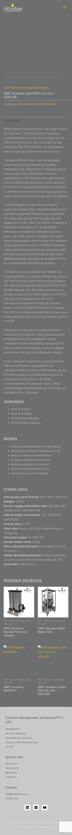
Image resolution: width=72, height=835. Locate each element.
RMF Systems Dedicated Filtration (27, 87)
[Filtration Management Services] (13, 7)
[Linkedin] (27, 807)
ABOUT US (11, 763)
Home (8, 72)
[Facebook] (36, 807)
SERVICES (11, 772)
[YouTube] (44, 807)
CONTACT (11, 777)
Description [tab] (12, 120)
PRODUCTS (12, 768)
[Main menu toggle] (64, 7)
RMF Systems (22, 72)
